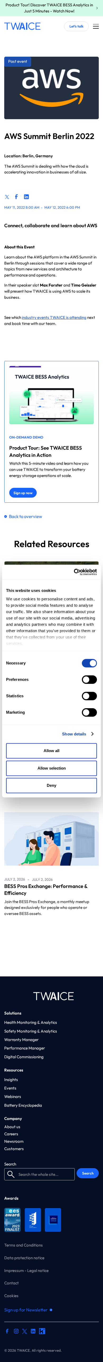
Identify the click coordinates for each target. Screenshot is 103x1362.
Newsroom (14, 1141)
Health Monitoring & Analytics (30, 1022)
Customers (14, 1148)
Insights (11, 1079)
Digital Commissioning (24, 1056)
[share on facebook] (16, 197)
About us (12, 1126)
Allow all (51, 750)
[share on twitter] (7, 196)
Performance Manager (24, 1048)
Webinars (12, 1096)
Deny (51, 785)
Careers (11, 1133)
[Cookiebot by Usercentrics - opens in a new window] (74, 572)
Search (10, 1164)
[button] (96, 26)
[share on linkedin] (26, 197)
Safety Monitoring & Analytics (30, 1031)
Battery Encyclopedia (23, 1105)
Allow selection (52, 768)
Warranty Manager (21, 1039)
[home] (22, 26)
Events (10, 1088)
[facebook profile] (7, 1332)
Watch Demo (46, 1345)
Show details (74, 734)
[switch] (89, 679)
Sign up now (22, 493)
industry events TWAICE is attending (54, 317)
